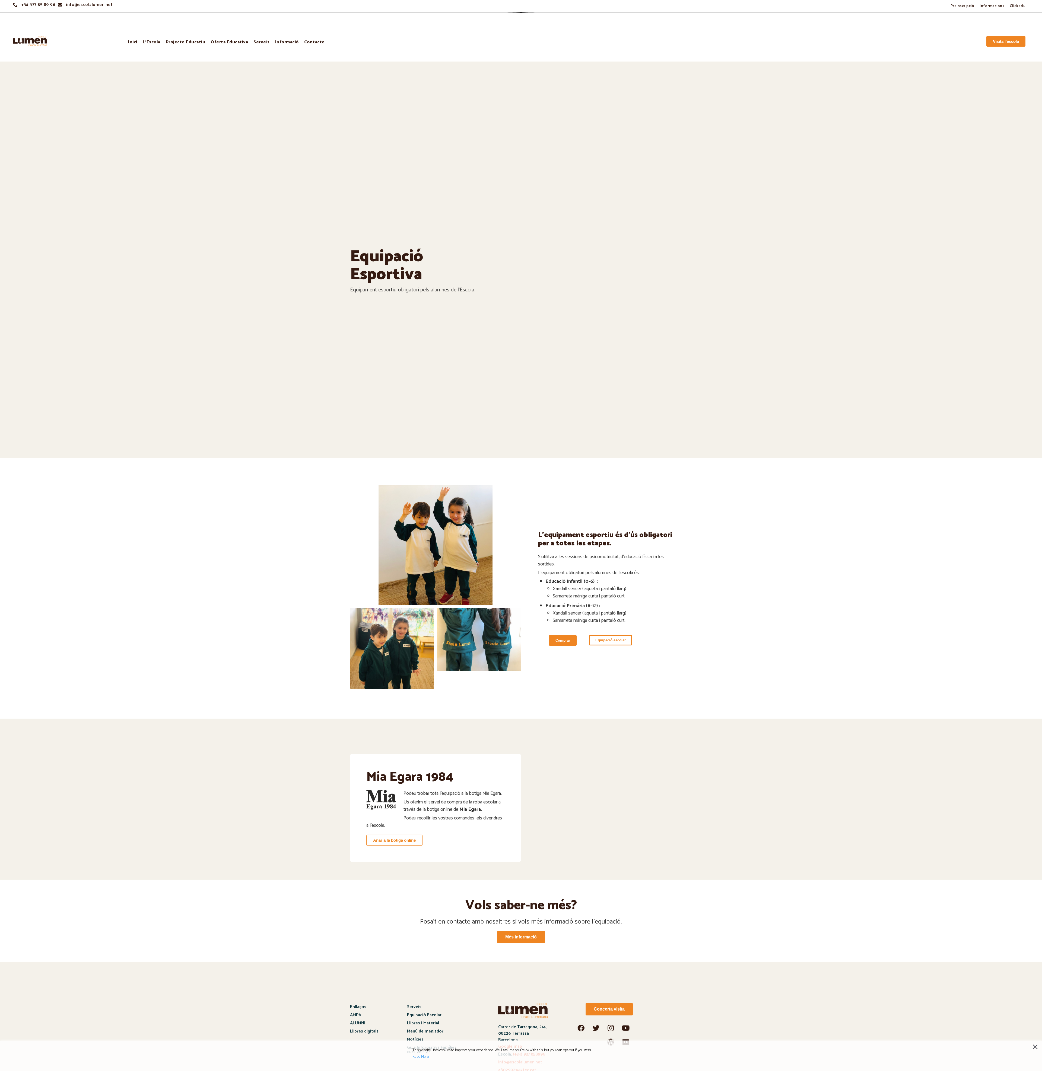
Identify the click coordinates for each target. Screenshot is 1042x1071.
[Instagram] (611, 1028)
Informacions (992, 6)
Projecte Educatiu (185, 42)
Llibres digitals (364, 1031)
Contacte (314, 42)
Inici (132, 42)
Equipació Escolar (424, 1015)
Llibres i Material (423, 1023)
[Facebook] (581, 1028)
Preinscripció (962, 6)
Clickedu (1017, 6)
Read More (420, 1057)
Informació (287, 42)
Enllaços (358, 1007)
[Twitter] (596, 1028)
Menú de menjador (425, 1031)
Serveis (261, 42)
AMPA (355, 1015)
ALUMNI (357, 1023)
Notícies (415, 1039)
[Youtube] (626, 1028)
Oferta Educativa (229, 42)
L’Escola (151, 42)
